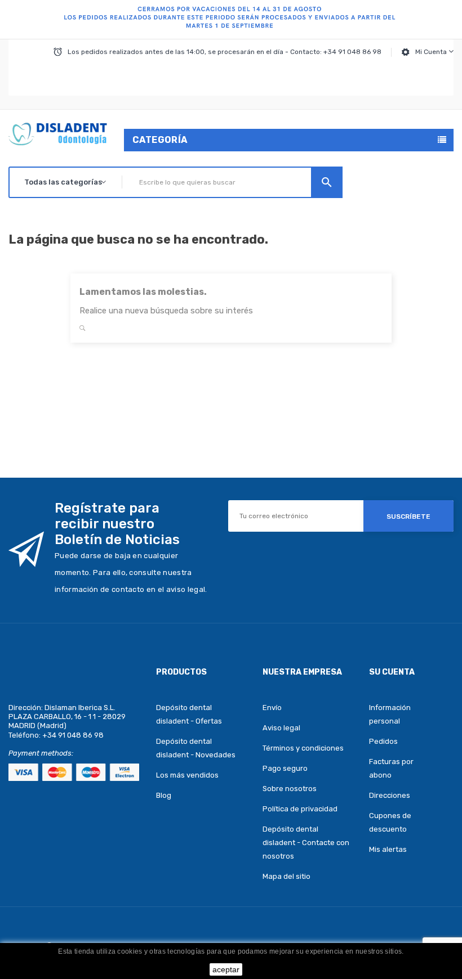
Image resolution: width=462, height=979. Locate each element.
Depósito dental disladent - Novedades (196, 748)
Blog (163, 795)
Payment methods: (40, 753)
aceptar (225, 969)
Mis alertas (388, 849)
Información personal (390, 714)
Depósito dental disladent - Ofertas (189, 714)
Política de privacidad (300, 809)
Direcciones (389, 795)
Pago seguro (285, 768)
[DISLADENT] (231, 19)
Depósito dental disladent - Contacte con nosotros (306, 842)
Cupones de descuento (390, 822)
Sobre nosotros (290, 788)
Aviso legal (281, 728)
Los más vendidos (187, 775)
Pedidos (383, 741)
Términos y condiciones (303, 748)
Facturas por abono (391, 768)
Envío (272, 707)
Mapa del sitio (286, 876)
